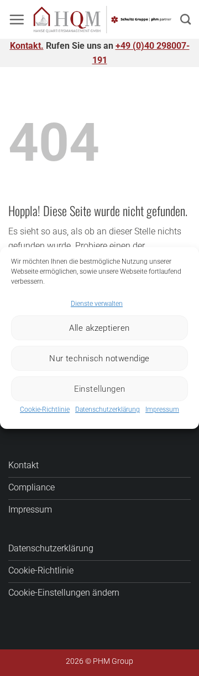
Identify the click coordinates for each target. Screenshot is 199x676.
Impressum (162, 409)
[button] (16, 19)
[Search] (185, 19)
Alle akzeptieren (99, 328)
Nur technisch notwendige (99, 358)
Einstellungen (99, 389)
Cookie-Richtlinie (45, 409)
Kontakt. (27, 45)
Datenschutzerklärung (107, 409)
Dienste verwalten (97, 304)
